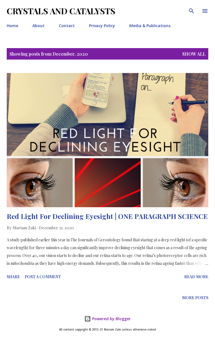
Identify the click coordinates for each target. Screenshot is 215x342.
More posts (195, 297)
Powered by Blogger (111, 318)
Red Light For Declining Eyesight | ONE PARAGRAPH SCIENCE (107, 216)
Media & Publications (149, 25)
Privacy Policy (102, 25)
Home (12, 25)
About (38, 25)
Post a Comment (43, 276)
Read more (196, 276)
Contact (67, 25)
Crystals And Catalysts (61, 10)
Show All (193, 54)
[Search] (191, 10)
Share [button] (13, 276)
